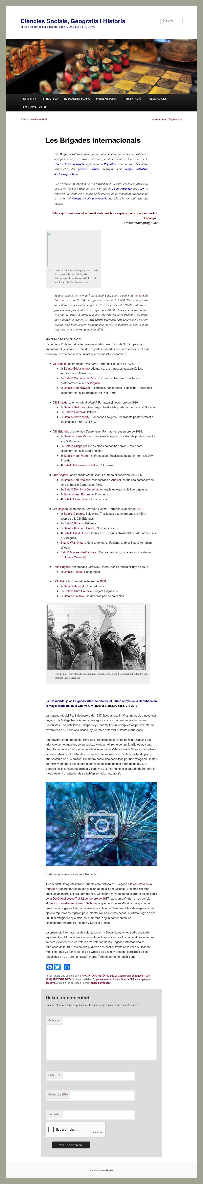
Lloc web (53, 1114)
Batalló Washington (72, 542)
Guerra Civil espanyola (134, 979)
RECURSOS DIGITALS (34, 107)
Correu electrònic (58, 1094)
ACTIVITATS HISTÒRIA (96, 975)
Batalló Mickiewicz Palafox (81, 465)
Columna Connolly (73, 557)
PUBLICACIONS (157, 98)
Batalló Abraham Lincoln (79, 528)
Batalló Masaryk (74, 586)
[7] (125, 353)
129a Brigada (61, 581)
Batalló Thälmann (75, 407)
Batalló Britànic (74, 523)
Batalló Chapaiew (75, 446)
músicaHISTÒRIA (106, 98)
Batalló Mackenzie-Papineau (78, 552)
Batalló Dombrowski (77, 387)
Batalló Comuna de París (80, 378)
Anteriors (159, 119)
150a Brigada (61, 567)
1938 (103, 581)
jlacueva (50, 983)
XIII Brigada (60, 431)
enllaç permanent (100, 983)
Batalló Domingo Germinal (81, 489)
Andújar (116, 480)
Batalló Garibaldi (74, 412)
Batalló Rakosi (73, 571)
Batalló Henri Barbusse (79, 494)
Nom (54, 1075)
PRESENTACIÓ (132, 98)
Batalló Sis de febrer (76, 533)
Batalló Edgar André (77, 368)
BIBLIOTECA (50, 98)
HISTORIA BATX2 (63, 979)
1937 (139, 509)
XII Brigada (60, 402)
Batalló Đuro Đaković (78, 591)
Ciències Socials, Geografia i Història (72, 20)
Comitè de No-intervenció (89, 198)
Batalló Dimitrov (74, 513)
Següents (176, 119)
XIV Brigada (92, 383)
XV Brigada (60, 509)
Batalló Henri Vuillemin (78, 455)
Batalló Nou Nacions (77, 480)
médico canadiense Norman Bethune (73, 903)
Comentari (54, 1020)
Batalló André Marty (76, 417)
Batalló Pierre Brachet (78, 499)
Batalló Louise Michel (77, 436)
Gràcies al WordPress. (101, 1170)
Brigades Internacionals (106, 979)
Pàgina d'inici (28, 98)
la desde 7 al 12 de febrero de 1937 (79, 898)
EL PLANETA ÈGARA (77, 98)
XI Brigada (60, 363)
